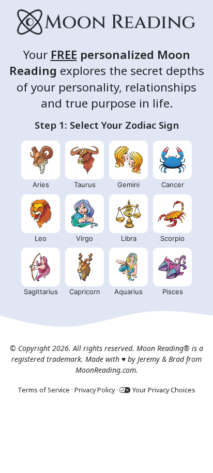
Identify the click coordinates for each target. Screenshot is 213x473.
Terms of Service (44, 390)
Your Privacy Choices (163, 390)
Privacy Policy (94, 390)
